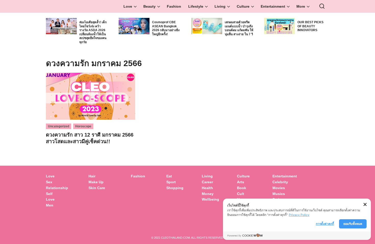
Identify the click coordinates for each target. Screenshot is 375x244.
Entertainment (273, 6)
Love (127, 6)
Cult (241, 194)
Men (49, 205)
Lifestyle (195, 6)
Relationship (57, 188)
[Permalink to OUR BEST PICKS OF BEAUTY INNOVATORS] (279, 25)
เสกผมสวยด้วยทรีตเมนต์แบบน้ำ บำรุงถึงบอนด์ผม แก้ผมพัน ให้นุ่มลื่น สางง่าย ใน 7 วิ (239, 28)
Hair (92, 176)
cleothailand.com (175, 237)
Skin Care (97, 188)
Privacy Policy (299, 215)
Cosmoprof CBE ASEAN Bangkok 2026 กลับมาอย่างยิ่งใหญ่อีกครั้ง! (166, 28)
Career (207, 182)
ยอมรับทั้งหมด (352, 224)
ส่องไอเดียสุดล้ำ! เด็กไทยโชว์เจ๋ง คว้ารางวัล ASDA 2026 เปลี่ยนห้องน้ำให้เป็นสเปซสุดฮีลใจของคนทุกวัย (93, 32)
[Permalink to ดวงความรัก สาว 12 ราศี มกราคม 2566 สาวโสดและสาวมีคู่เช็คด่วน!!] (90, 96)
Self (49, 194)
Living (220, 6)
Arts (240, 182)
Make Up (96, 182)
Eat (169, 176)
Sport (171, 182)
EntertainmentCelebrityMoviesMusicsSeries (284, 187)
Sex (49, 182)
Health (207, 188)
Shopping (174, 188)
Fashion (174, 6)
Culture (243, 6)
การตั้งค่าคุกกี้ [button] (325, 224)
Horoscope (83, 126)
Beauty (149, 6)
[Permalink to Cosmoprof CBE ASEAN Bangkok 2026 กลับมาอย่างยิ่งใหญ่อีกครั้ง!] (134, 25)
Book (241, 188)
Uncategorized (58, 126)
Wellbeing (211, 199)
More (300, 6)
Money (208, 194)
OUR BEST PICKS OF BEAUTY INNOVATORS (310, 26)
